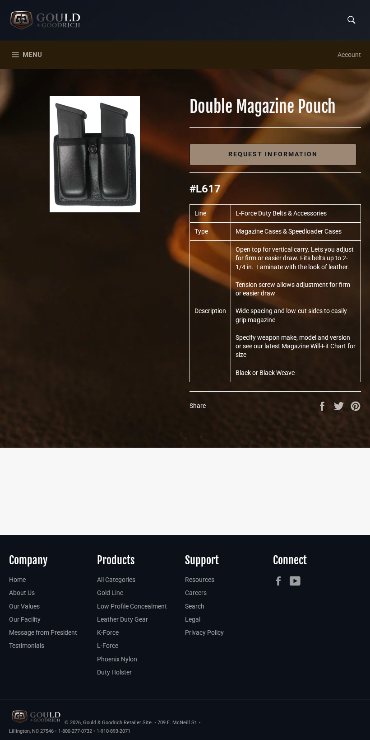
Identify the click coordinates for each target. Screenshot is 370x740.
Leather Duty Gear (122, 619)
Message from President (43, 632)
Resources (199, 579)
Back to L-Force (189, 491)
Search (194, 606)
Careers (196, 592)
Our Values (24, 606)
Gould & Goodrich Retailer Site (117, 723)
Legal (192, 619)
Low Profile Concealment (132, 606)
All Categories (116, 579)
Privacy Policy (204, 632)
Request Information (273, 154)
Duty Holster (114, 672)
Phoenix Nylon (117, 659)
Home (17, 579)
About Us (22, 592)
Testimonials (26, 645)
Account (349, 54)
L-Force (107, 645)
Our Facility (25, 619)
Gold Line (110, 592)
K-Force (108, 632)
